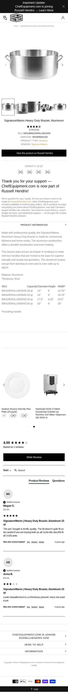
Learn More (46, 10)
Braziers (43, 140)
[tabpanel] (17, 395)
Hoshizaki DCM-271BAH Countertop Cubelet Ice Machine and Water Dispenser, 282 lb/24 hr (51, 413)
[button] (34, 128)
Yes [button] (28, 542)
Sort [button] (6, 470)
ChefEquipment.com (16, 17)
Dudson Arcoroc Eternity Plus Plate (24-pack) (16, 410)
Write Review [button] (34, 457)
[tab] (39, 481)
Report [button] (34, 542)
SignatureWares (39, 144)
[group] (34, 442)
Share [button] (41, 542)
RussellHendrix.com (21, 201)
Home (16, 26)
